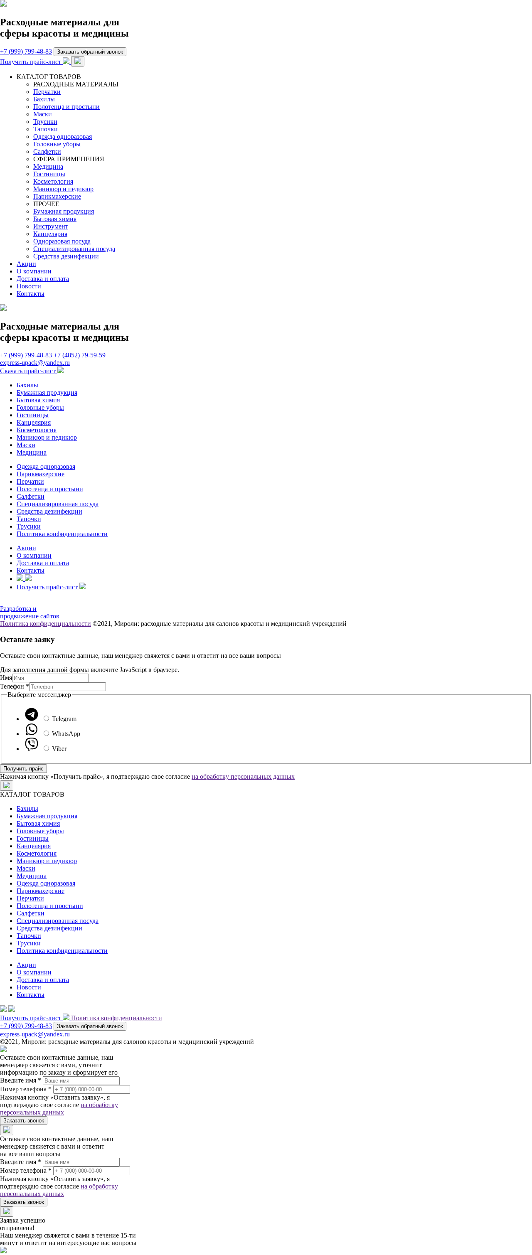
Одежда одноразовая (62, 136)
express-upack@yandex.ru (35, 362)
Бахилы (44, 99)
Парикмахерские (57, 196)
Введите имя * (20, 1080)
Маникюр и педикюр (63, 188)
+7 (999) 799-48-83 (26, 51)
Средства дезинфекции (66, 256)
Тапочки (45, 129)
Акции (26, 263)
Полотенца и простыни (66, 106)
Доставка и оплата (43, 278)
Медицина (48, 166)
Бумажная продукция (63, 211)
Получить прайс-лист (31, 61)
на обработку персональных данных (243, 776)
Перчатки (47, 91)
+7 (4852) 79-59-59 (80, 355)
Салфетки (47, 151)
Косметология (53, 181)
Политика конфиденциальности (62, 533)
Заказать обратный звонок (90, 52)
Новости (29, 286)
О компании (34, 271)
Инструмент (50, 226)
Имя (6, 677)
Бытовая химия (54, 218)
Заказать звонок (23, 1120)
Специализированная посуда (74, 248)
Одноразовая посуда (62, 241)
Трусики (45, 121)
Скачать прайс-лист (28, 370)
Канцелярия (50, 233)
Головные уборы (57, 144)
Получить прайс (23, 768)
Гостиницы (49, 173)
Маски (42, 114)
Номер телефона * (26, 1089)
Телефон (14, 686)
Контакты (30, 293)
